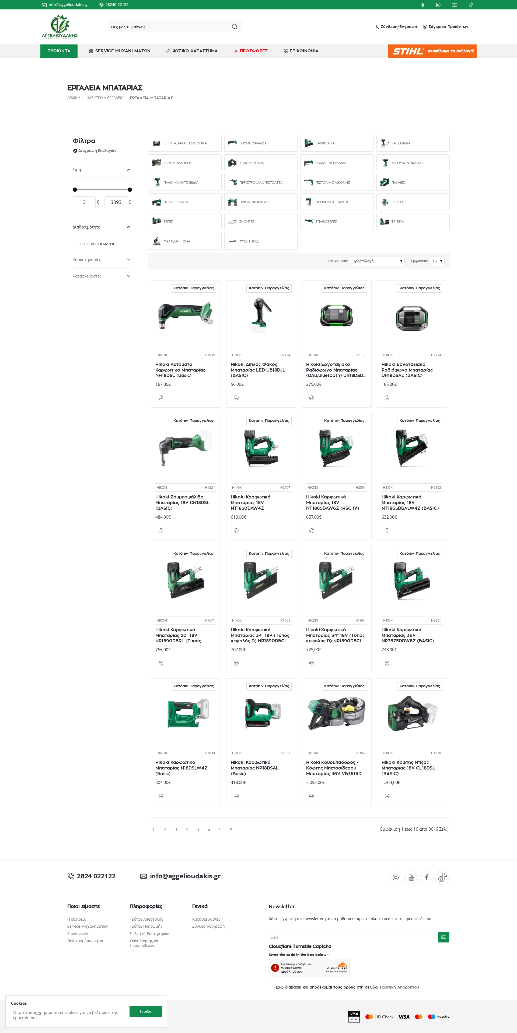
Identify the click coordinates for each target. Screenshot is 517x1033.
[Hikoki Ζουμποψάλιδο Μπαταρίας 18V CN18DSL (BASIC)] (185, 448)
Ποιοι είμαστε (83, 906)
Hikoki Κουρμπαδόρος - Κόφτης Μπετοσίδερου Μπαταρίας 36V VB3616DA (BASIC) (335, 768)
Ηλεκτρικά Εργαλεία (105, 97)
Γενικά (200, 906)
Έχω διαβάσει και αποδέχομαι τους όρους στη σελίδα (346, 987)
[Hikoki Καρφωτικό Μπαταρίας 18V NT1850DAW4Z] (261, 448)
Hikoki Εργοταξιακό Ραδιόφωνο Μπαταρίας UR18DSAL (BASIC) (407, 370)
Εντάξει (146, 1011)
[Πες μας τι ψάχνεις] (235, 27)
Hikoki (162, 355)
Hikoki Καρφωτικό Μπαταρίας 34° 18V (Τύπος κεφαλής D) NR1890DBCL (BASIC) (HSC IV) (260, 635)
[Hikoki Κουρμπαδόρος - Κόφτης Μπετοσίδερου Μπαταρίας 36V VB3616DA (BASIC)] (336, 713)
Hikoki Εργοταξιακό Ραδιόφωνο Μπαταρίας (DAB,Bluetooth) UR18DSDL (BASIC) (336, 370)
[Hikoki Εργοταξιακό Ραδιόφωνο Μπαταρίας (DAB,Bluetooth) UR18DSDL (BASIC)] (336, 315)
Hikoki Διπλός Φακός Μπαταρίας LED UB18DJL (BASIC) (258, 370)
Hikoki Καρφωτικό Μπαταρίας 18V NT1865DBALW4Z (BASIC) (410, 502)
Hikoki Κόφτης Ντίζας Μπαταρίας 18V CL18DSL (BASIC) (408, 768)
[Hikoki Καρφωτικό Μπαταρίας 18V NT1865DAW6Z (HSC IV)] (336, 448)
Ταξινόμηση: (338, 261)
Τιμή (77, 169)
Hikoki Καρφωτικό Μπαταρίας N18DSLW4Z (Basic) (181, 768)
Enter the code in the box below (297, 955)
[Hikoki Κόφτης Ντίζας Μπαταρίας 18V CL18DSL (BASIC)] (412, 713)
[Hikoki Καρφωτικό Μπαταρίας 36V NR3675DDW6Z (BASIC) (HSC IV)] (412, 581)
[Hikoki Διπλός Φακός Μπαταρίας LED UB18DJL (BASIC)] (261, 315)
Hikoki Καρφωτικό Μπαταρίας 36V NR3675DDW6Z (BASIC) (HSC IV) (408, 635)
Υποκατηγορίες (87, 259)
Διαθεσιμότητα (86, 227)
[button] (160, 397)
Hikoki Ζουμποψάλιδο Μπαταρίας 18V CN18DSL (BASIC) (182, 502)
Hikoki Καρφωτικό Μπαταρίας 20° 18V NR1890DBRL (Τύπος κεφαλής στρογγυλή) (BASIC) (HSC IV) (178, 635)
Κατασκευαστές (87, 276)
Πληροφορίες (146, 906)
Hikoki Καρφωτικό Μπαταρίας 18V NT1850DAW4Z (251, 502)
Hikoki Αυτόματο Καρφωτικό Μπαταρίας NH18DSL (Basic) (180, 370)
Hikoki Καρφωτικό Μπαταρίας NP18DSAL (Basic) (255, 768)
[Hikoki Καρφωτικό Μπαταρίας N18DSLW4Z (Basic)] (185, 713)
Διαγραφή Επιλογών (97, 150)
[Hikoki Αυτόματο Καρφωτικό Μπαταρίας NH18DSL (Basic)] (185, 315)
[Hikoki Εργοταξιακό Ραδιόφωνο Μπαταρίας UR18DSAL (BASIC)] (412, 315)
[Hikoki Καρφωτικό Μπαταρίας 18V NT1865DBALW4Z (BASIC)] (412, 448)
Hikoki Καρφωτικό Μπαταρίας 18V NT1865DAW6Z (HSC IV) (332, 502)
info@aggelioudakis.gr (182, 875)
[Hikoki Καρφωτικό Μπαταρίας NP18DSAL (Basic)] (261, 713)
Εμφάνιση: (419, 261)
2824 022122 (96, 875)
